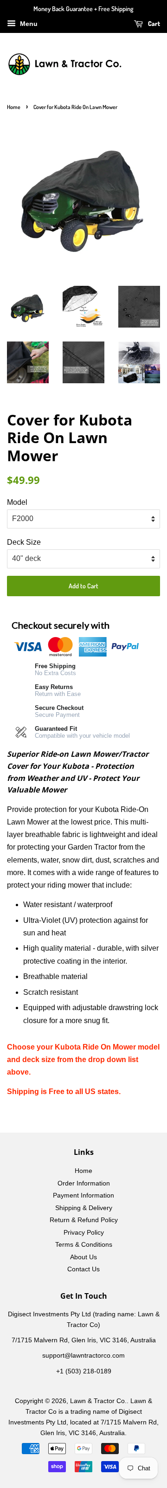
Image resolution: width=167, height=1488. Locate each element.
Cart (153, 23)
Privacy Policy (84, 1232)
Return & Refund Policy (84, 1220)
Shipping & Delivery (83, 1208)
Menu (28, 23)
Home (13, 106)
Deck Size (24, 542)
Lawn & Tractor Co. (98, 1401)
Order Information (84, 1183)
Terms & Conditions (83, 1244)
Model (17, 502)
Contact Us (83, 1269)
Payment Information (83, 1195)
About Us (83, 1257)
